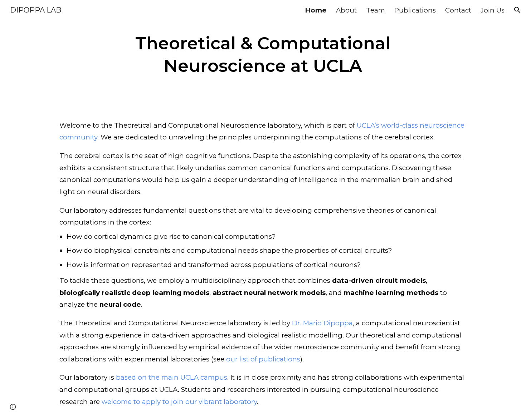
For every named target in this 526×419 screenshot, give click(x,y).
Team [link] (375, 10)
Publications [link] (415, 10)
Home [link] (316, 10)
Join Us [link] (493, 10)
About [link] (346, 10)
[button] (517, 10)
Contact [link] (458, 10)
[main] (263, 54)
